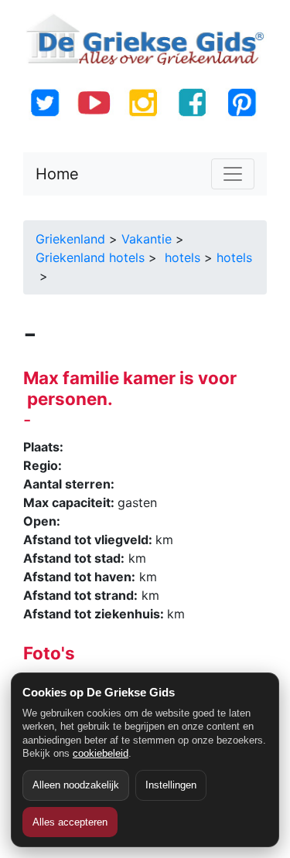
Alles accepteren (69, 822)
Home (57, 174)
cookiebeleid (100, 753)
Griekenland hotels (90, 257)
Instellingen (170, 785)
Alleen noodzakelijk (75, 785)
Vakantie (146, 239)
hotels (180, 257)
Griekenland (70, 239)
